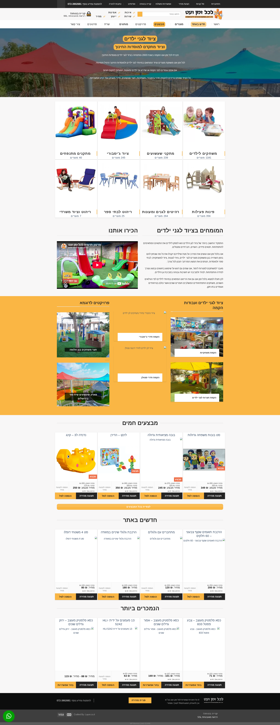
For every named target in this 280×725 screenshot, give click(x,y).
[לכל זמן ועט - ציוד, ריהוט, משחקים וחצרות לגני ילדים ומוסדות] (204, 14)
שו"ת (107, 24)
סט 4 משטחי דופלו (76, 532)
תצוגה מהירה (214, 496)
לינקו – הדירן (119, 435)
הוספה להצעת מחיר (190, 488)
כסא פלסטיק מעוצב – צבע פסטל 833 (204, 622)
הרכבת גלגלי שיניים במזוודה (118, 532)
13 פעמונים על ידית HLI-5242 (119, 622)
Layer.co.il (90, 714)
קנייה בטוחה (145, 4)
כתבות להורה (115, 4)
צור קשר (75, 24)
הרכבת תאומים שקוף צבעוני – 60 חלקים (204, 534)
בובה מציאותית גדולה (161, 435)
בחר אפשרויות (193, 685)
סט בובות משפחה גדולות (204, 435)
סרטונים (92, 24)
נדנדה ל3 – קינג (76, 435)
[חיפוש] (140, 14)
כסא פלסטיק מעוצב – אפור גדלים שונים (161, 622)
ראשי (216, 24)
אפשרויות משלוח (163, 4)
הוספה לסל (193, 496)
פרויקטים (140, 24)
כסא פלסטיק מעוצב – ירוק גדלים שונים (76, 622)
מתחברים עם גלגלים (161, 532)
